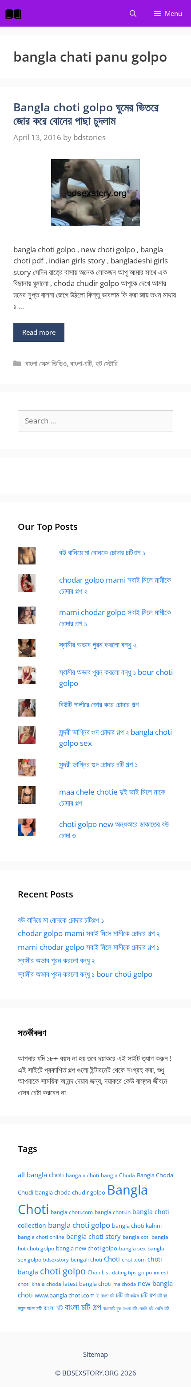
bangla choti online (41, 1237)
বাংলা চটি (53, 1307)
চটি (119, 1294)
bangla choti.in (113, 1212)
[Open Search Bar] (133, 13)
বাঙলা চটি (130, 1308)
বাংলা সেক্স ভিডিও (46, 363)
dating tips (124, 1272)
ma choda (124, 1284)
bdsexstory (56, 1259)
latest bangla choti (87, 1284)
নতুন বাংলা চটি (30, 1308)
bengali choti (86, 1259)
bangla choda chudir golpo (70, 1192)
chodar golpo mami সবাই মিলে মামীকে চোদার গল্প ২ (89, 933)
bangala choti (82, 1175)
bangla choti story (93, 1236)
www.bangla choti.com (65, 1295)
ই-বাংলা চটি (105, 1296)
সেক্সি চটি (162, 1308)
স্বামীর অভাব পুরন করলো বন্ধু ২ (97, 644)
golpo (145, 1272)
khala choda (46, 1284)
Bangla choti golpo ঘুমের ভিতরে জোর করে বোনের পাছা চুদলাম (86, 113)
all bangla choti (41, 1174)
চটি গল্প (148, 1294)
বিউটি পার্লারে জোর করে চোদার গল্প (99, 704)
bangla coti (136, 1237)
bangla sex (132, 1248)
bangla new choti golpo (86, 1248)
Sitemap (95, 1354)
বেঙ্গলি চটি (146, 1308)
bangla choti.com (72, 1212)
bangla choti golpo (79, 1225)
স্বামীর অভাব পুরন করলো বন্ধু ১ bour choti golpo (85, 974)
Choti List (99, 1272)
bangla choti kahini (137, 1226)
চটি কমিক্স (131, 1296)
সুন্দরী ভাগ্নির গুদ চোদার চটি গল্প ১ (98, 764)
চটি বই (162, 1296)
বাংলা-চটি (81, 363)
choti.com (134, 1259)
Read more (39, 332)
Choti (112, 1258)
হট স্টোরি (107, 363)
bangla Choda (118, 1175)
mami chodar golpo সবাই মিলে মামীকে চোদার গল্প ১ (88, 947)
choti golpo (63, 1271)
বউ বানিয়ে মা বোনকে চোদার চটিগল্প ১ (102, 552)
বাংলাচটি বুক (112, 1308)
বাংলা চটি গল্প (83, 1307)
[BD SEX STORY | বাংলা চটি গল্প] (15, 13)
